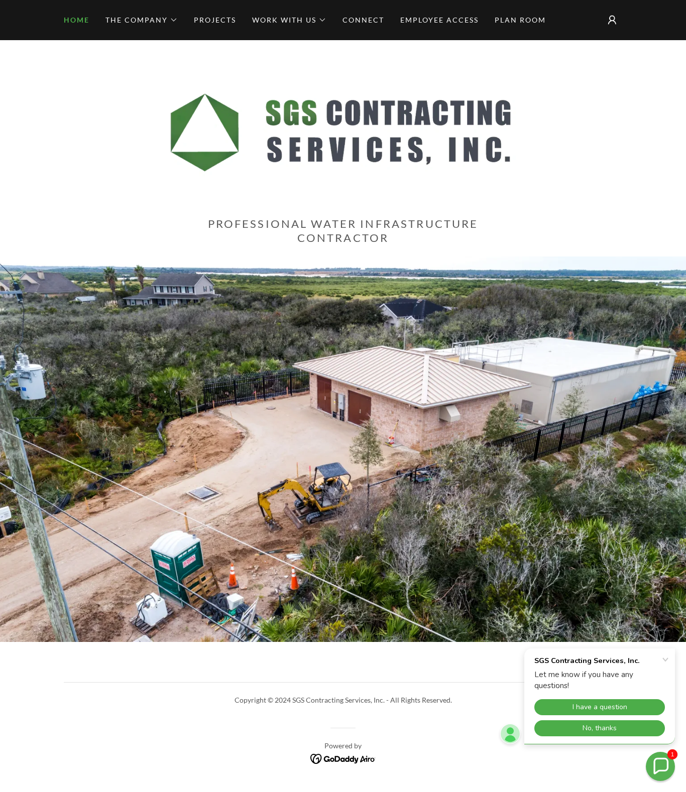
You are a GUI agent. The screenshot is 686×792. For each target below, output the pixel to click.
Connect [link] (363, 20)
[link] (343, 131)
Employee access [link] (439, 20)
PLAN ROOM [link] (520, 20)
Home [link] (76, 20)
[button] (141, 20)
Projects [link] (215, 20)
